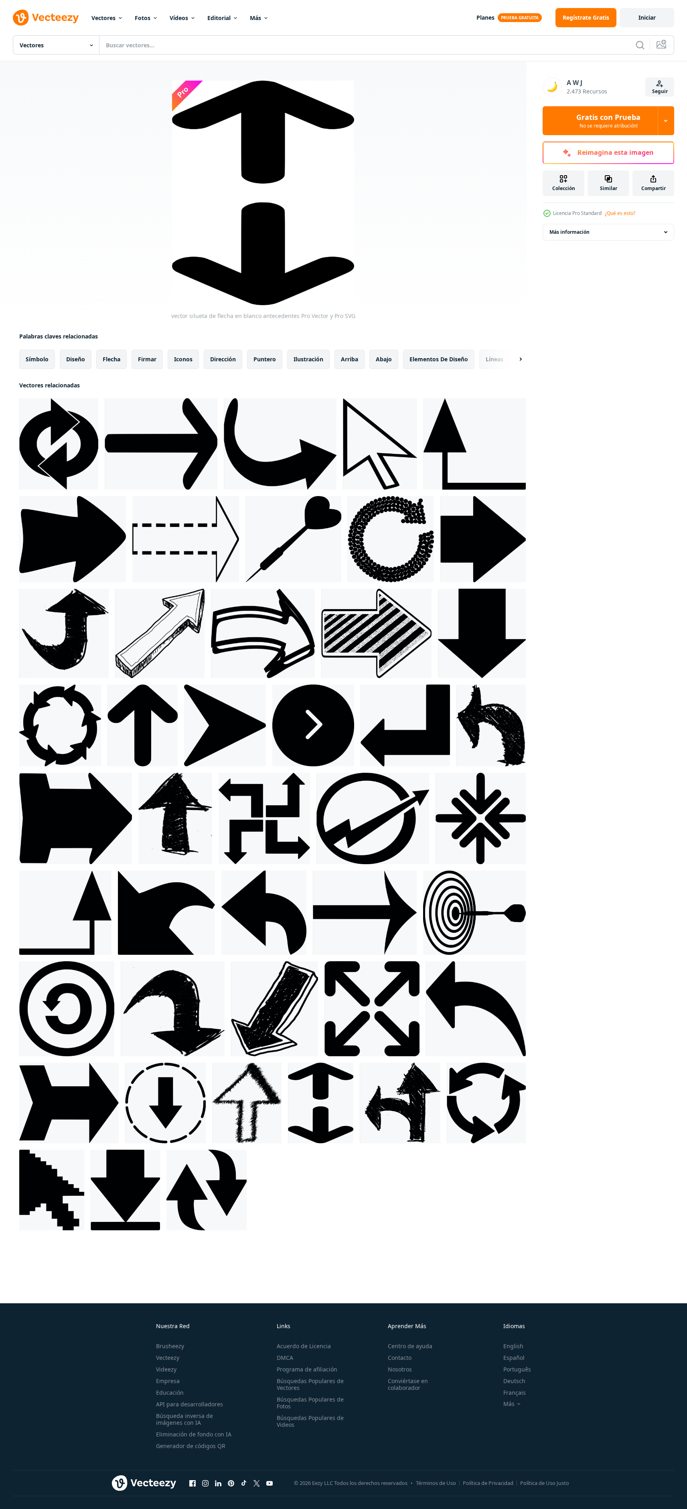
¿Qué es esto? (620, 213)
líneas (494, 359)
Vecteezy (167, 1357)
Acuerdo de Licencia (304, 1346)
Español (514, 1357)
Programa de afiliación (307, 1369)
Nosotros (400, 1369)
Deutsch (514, 1381)
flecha (111, 359)
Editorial (219, 18)
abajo (384, 359)
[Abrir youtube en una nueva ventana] (269, 1483)
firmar (147, 359)
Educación (170, 1392)
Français (514, 1392)
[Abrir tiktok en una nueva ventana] (244, 1483)
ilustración (308, 359)
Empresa (168, 1381)
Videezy (166, 1369)
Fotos (142, 18)
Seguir (660, 91)
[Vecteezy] (46, 18)
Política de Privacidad (488, 1483)
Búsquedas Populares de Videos (310, 1421)
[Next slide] (514, 359)
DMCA (285, 1357)
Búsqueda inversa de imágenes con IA (184, 1419)
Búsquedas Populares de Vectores (310, 1384)
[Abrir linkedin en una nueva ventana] (218, 1483)
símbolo (37, 359)
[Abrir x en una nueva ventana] (256, 1483)
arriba (349, 359)
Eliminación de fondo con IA (193, 1434)
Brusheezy (170, 1346)
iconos (183, 359)
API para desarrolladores (189, 1404)
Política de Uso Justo (544, 1483)
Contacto (399, 1357)
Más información (569, 232)
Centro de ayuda (410, 1346)
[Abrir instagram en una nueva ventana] (205, 1483)
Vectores (103, 18)
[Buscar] (640, 45)
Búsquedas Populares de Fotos (310, 1403)
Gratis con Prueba (608, 120)
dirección (223, 359)
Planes (485, 17)
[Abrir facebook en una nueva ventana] (192, 1483)
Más (255, 18)
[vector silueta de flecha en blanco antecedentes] (58, 444)
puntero (264, 359)
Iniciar (647, 17)
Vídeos (179, 18)
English (513, 1346)
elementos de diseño (438, 359)
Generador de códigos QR (190, 1446)
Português (517, 1369)
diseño (75, 359)
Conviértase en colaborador (408, 1384)
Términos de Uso (436, 1483)
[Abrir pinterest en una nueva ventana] (231, 1483)
